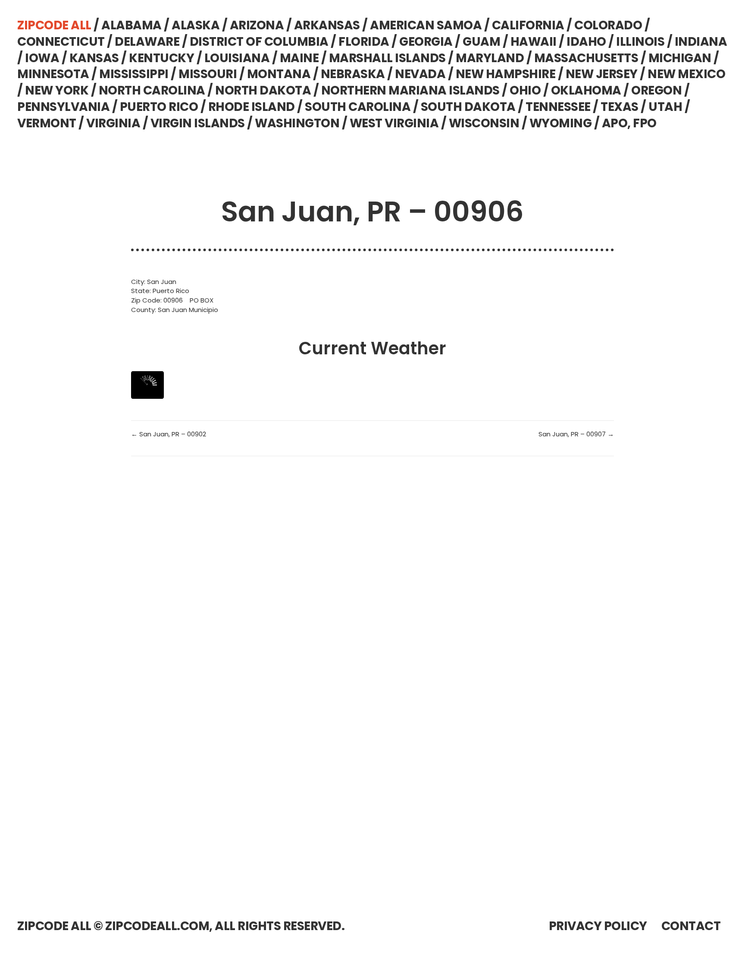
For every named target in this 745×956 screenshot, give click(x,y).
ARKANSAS (327, 25)
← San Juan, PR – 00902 (168, 434)
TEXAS (620, 106)
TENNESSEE (558, 106)
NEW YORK (56, 90)
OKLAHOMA (586, 90)
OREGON (656, 90)
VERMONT (46, 123)
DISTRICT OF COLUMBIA (259, 41)
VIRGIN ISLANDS (197, 123)
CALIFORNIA (528, 25)
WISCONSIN (484, 123)
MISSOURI (207, 74)
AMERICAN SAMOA (426, 25)
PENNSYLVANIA (63, 106)
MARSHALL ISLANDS (387, 58)
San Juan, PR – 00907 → (576, 434)
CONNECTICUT (61, 41)
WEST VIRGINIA (394, 123)
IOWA (42, 58)
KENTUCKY (161, 58)
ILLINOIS (640, 41)
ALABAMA (131, 25)
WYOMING (560, 123)
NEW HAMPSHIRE (506, 74)
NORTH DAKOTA (263, 90)
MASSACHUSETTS (586, 58)
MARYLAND (490, 58)
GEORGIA (426, 41)
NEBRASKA (353, 74)
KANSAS (94, 58)
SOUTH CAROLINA (357, 106)
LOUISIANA (237, 58)
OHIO (525, 90)
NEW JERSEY (602, 74)
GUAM (481, 41)
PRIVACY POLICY (598, 926)
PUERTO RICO (159, 106)
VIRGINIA (113, 123)
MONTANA (279, 74)
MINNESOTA (53, 74)
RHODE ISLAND (251, 106)
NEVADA (420, 74)
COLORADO (608, 25)
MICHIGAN (679, 58)
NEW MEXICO (686, 74)
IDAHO (586, 41)
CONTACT (691, 926)
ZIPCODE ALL (54, 25)
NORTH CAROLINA (152, 90)
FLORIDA (363, 41)
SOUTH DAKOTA (468, 106)
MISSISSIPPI (134, 74)
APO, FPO (629, 123)
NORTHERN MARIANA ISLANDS (410, 90)
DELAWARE (147, 41)
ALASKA (195, 25)
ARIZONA (257, 25)
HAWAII (533, 41)
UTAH (665, 106)
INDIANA (701, 41)
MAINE (299, 58)
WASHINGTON (297, 123)
